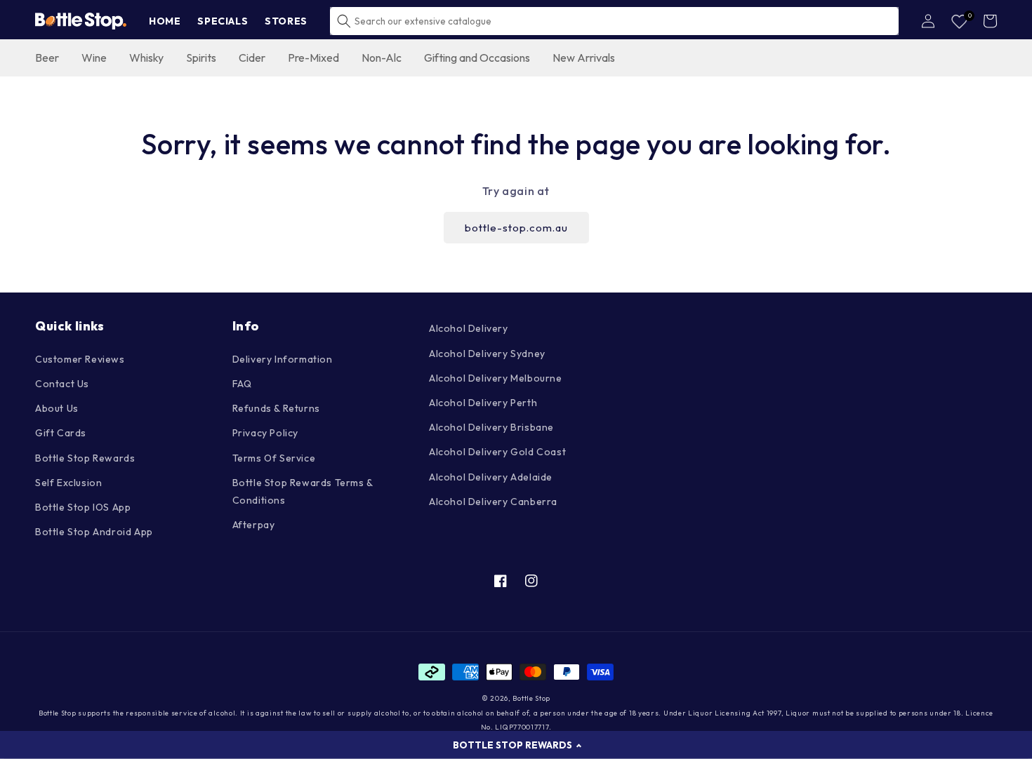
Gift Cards (60, 432)
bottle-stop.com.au (516, 227)
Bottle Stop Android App (94, 531)
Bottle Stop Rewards (85, 458)
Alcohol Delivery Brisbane (491, 427)
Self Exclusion (68, 482)
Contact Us (62, 383)
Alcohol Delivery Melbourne (495, 378)
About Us (57, 408)
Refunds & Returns (276, 408)
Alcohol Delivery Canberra (493, 501)
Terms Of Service (274, 458)
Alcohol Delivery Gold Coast (497, 451)
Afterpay (253, 524)
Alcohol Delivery (468, 328)
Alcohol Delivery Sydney (487, 353)
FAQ (242, 383)
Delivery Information (282, 359)
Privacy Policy (265, 432)
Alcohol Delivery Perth (483, 402)
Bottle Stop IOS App (83, 507)
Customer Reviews (80, 359)
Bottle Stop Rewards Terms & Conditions (302, 491)
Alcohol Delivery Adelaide (491, 477)
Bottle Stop (531, 698)
